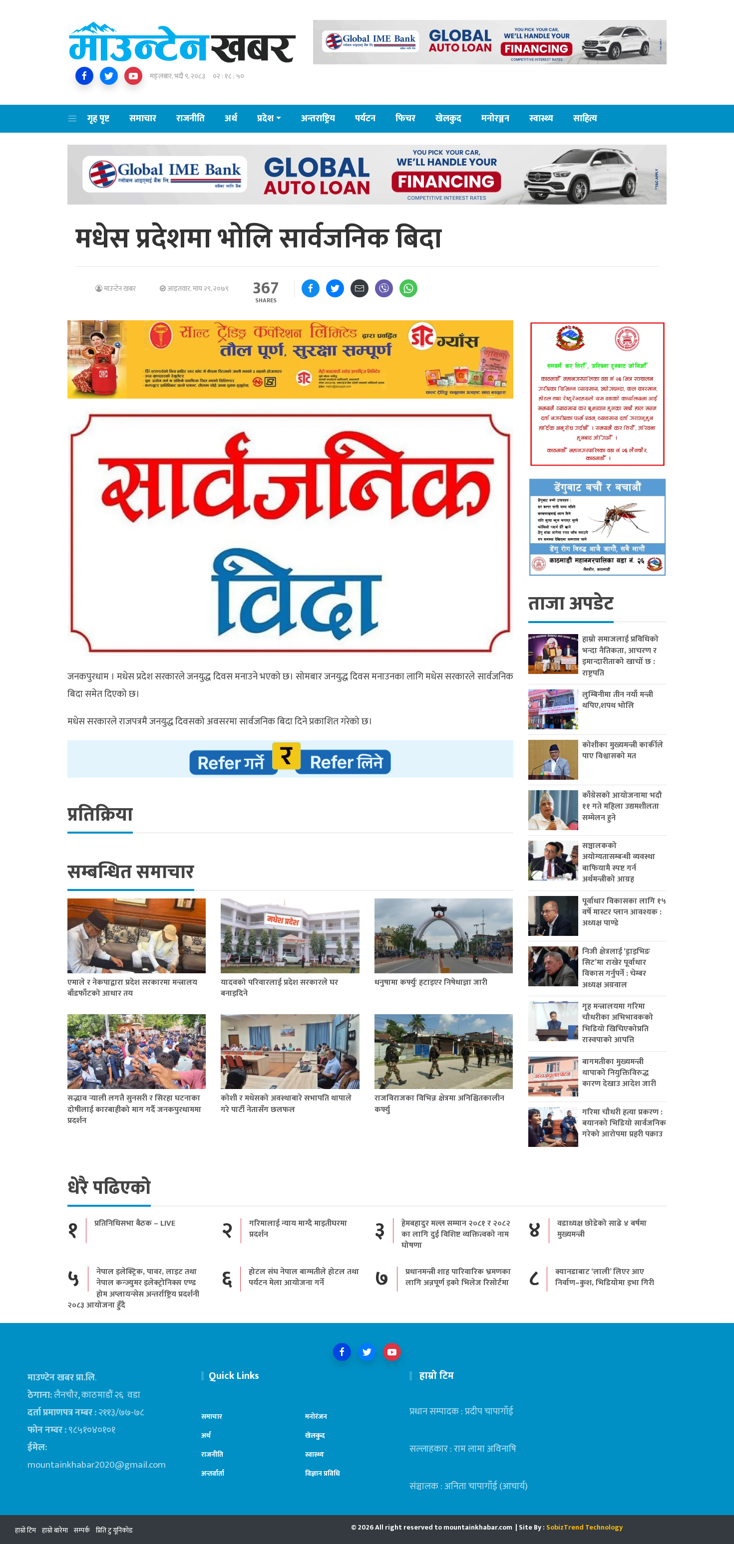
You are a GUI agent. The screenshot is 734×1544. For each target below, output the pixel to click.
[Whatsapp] (408, 288)
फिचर (405, 118)
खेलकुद (448, 118)
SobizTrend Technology (584, 1527)
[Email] (359, 288)
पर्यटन (365, 118)
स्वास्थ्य (541, 118)
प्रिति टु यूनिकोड (114, 1530)
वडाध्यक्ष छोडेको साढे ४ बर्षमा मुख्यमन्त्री (602, 1229)
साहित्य (585, 118)
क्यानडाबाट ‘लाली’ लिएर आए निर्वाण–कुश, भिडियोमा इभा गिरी (604, 1277)
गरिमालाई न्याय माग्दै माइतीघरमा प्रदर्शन (298, 1229)
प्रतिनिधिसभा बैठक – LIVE (134, 1223)
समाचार (142, 118)
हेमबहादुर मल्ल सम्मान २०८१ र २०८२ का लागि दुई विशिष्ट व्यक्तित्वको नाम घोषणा (455, 1235)
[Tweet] (335, 288)
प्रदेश (265, 118)
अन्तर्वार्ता (212, 1473)
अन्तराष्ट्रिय (318, 118)
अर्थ (231, 118)
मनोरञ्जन (495, 118)
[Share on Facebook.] (311, 288)
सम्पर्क (82, 1530)
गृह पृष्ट (98, 118)
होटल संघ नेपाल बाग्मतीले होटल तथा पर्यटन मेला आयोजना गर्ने (304, 1277)
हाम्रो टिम (25, 1530)
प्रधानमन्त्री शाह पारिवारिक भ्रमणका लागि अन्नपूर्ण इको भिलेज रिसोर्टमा (458, 1277)
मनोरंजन (316, 1416)
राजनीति (190, 118)
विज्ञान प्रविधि (322, 1473)
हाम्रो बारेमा (55, 1530)
